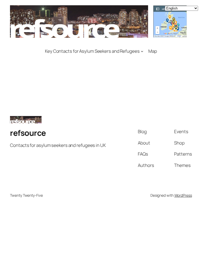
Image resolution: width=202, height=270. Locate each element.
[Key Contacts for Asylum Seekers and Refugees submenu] (142, 51)
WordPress (183, 195)
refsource (28, 132)
